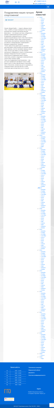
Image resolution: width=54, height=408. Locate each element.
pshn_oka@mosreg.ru (40, 3)
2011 (41, 312)
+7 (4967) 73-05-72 (41, 1)
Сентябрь (43, 38)
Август (43, 19)
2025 (41, 31)
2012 (41, 291)
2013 (41, 270)
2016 (41, 208)
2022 (41, 94)
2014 (41, 250)
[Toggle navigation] (48, 6)
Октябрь (43, 36)
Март (42, 27)
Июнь (42, 22)
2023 (41, 73)
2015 (41, 229)
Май (42, 23)
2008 (41, 357)
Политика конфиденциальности (37, 375)
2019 (41, 148)
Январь (43, 30)
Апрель (43, 25)
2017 (41, 188)
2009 (41, 353)
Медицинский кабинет (34, 370)
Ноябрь (43, 35)
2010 (41, 333)
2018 (41, 168)
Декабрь (43, 33)
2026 (41, 17)
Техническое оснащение (35, 367)
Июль (42, 20)
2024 (41, 52)
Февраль (43, 28)
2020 (41, 135)
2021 (41, 114)
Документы (32, 372)
